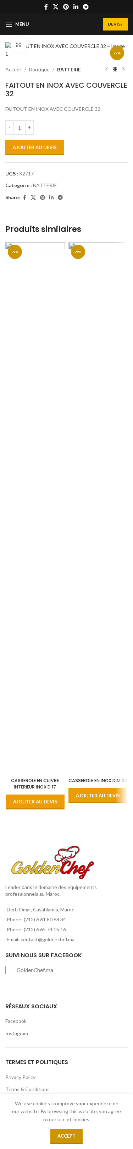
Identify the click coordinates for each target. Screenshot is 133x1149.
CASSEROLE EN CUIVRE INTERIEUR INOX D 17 (35, 783)
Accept (66, 1136)
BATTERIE (69, 69)
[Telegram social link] (86, 6)
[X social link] (55, 6)
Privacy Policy (20, 1077)
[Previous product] (106, 69)
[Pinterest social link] (66, 6)
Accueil (13, 69)
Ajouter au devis (35, 147)
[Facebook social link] (46, 6)
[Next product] (123, 69)
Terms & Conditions (27, 1089)
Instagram (16, 1033)
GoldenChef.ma (35, 970)
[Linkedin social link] (76, 6)
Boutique (39, 69)
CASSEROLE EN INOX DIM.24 (97, 780)
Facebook (16, 1021)
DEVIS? (115, 24)
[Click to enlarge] (19, 45)
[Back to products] (115, 69)
